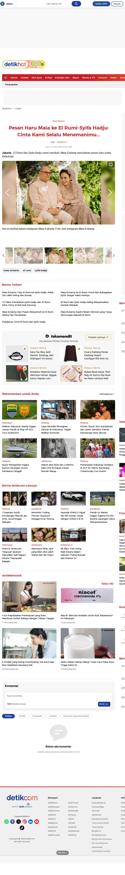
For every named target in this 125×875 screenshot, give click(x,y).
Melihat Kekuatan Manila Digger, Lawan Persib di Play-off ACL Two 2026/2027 (19, 429)
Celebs (24, 77)
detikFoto (72, 827)
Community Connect (101, 851)
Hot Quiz (37, 77)
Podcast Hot (62, 77)
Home (14, 77)
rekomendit (97, 847)
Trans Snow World (100, 823)
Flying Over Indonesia (102, 839)
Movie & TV (88, 77)
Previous (7, 192)
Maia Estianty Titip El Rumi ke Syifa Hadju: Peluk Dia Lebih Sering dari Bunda (28, 294)
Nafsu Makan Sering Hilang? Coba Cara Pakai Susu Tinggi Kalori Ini (87, 663)
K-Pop (48, 77)
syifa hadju (41, 270)
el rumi (27, 270)
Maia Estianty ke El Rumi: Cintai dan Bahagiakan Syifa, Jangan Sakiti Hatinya (86, 294)
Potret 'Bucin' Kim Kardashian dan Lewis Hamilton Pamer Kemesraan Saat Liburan (96, 429)
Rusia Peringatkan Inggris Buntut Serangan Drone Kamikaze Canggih (15, 467)
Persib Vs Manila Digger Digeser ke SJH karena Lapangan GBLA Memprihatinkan (102, 517)
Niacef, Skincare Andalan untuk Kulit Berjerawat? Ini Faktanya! (87, 617)
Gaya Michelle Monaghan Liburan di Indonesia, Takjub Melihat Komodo (56, 429)
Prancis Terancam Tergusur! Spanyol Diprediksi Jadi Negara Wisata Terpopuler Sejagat (14, 555)
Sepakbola (53, 827)
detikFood (72, 807)
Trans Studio (98, 827)
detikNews (52, 803)
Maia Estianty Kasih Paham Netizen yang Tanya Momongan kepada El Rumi (86, 313)
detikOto (52, 831)
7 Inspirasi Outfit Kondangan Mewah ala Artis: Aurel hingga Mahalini (14, 517)
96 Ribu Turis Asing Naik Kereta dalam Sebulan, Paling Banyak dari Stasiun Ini (73, 553)
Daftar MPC (101, 3)
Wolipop (72, 815)
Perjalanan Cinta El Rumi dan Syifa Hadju (24, 321)
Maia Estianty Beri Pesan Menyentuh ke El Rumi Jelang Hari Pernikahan (27, 313)
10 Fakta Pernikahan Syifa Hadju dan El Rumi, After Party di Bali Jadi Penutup (26, 303)
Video (113, 77)
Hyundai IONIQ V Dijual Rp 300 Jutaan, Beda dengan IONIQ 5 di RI (73, 515)
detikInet (52, 815)
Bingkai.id (96, 831)
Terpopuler (11, 84)
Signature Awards (100, 819)
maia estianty (11, 270)
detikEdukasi (54, 807)
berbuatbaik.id (98, 803)
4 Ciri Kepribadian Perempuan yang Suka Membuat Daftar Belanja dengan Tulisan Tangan (28, 617)
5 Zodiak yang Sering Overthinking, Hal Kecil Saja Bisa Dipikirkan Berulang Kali (28, 663)
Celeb (18, 108)
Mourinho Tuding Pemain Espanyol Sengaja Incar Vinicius (42, 515)
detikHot (7, 108)
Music (76, 77)
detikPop (72, 835)
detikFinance (54, 811)
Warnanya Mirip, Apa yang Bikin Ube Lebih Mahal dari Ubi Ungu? (42, 551)
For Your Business (100, 843)
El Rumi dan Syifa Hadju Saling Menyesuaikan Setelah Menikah (85, 303)
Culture (102, 77)
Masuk (117, 3)
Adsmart (96, 811)
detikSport (52, 823)
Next (110, 192)
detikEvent (96, 815)
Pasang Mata (98, 807)
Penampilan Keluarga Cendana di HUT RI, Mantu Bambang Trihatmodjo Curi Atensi (96, 467)
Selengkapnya (106, 394)
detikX (71, 819)
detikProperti (54, 835)
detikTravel (73, 803)
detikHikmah (73, 831)
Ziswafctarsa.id (99, 835)
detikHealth (73, 811)
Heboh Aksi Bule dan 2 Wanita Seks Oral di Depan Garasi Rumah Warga (57, 467)
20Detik (71, 823)
